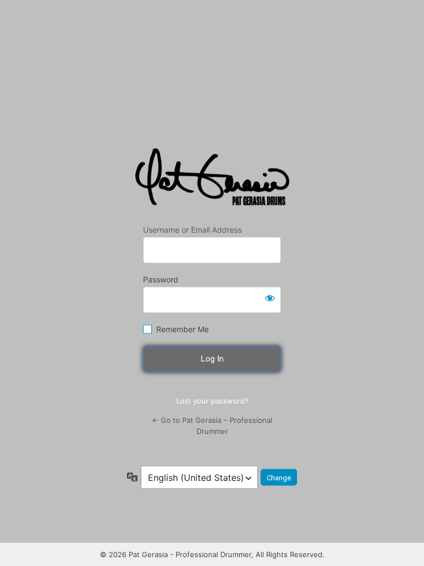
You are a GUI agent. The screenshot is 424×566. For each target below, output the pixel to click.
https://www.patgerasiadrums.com (214, 180)
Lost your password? (212, 400)
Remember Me (182, 329)
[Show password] (270, 298)
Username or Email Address (192, 229)
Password (160, 279)
